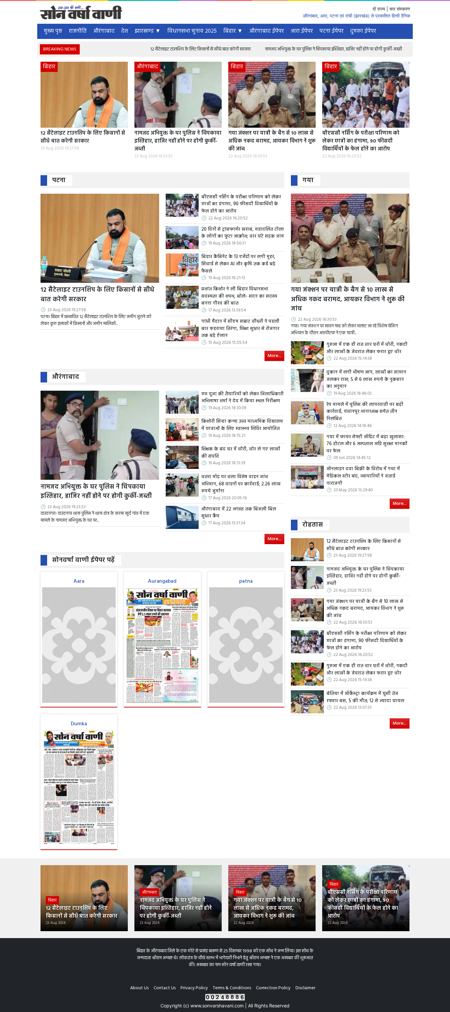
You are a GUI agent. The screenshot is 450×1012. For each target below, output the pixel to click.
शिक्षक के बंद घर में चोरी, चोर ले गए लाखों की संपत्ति (240, 453)
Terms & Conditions (232, 988)
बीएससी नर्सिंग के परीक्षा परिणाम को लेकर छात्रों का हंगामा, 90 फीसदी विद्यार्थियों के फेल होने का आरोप (360, 141)
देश (124, 31)
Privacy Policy (194, 988)
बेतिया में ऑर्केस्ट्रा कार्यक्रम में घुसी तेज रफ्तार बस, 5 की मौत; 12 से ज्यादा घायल (365, 697)
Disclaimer (305, 988)
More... (274, 356)
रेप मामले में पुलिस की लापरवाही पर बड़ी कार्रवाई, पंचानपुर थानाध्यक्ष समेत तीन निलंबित (364, 412)
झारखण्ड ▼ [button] (148, 31)
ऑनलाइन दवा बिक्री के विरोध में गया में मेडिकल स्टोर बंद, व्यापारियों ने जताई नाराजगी (363, 476)
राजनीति (78, 31)
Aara (78, 581)
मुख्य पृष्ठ (53, 31)
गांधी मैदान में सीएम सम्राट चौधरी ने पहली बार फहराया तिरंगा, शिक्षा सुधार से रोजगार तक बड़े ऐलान (240, 329)
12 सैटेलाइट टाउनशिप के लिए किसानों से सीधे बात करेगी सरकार (162, 49)
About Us (139, 988)
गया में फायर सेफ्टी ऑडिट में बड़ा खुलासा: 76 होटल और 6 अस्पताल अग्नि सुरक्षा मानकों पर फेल (366, 444)
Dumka (79, 724)
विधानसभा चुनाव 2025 (192, 31)
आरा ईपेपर (302, 31)
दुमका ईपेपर (363, 31)
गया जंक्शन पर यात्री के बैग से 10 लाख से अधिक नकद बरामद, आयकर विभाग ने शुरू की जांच (272, 141)
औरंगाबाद (104, 31)
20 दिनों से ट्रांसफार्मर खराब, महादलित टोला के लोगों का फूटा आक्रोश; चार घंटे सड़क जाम (242, 233)
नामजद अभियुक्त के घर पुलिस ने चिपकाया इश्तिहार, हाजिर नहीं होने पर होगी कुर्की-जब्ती (294, 49)
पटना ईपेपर (332, 31)
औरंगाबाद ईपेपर (266, 31)
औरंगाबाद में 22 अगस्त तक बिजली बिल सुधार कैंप (238, 513)
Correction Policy (273, 988)
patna (246, 581)
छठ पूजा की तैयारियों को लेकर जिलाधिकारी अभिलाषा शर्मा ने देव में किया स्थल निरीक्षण (242, 398)
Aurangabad (162, 581)
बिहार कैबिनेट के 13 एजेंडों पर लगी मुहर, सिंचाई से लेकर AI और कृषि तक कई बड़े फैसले (238, 264)
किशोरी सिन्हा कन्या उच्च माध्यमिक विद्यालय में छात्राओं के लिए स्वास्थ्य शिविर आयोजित (242, 425)
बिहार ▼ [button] (233, 31)
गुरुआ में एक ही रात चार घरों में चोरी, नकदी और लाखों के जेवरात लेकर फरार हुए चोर (367, 348)
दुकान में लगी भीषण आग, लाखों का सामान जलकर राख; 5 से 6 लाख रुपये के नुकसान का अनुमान (366, 379)
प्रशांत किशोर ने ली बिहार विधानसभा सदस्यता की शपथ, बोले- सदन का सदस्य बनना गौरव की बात (239, 296)
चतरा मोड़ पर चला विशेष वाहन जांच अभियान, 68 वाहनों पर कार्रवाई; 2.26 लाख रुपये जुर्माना (241, 484)
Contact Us (165, 988)
